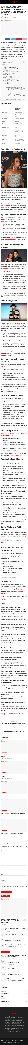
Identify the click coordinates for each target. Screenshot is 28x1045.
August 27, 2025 (10, 758)
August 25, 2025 (10, 836)
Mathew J (7, 17)
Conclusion (7, 82)
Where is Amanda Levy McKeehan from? (15, 87)
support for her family (11, 239)
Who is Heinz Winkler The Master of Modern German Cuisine (14, 775)
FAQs (8, 83)
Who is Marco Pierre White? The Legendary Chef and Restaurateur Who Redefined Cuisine (15, 939)
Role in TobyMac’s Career (10, 73)
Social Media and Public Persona (11, 79)
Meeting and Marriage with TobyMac (12, 68)
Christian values (18, 194)
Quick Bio (5, 64)
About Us (7, 1040)
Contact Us (22, 1040)
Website (3, 880)
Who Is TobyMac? (8, 70)
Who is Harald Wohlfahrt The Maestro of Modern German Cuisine (13, 814)
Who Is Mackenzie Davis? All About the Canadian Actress (13, 755)
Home (2, 1040)
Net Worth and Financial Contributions (12, 80)
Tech (2, 999)
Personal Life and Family (10, 76)
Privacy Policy (14, 1040)
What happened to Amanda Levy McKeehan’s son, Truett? (17, 93)
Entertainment (5, 993)
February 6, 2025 (15, 17)
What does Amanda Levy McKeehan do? (15, 94)
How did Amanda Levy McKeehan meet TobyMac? (17, 88)
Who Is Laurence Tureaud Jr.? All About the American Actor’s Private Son (12, 834)
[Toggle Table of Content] (24, 62)
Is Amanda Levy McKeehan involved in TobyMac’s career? (17, 96)
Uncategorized (5, 1001)
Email (2, 874)
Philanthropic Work (8, 74)
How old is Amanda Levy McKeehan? (15, 86)
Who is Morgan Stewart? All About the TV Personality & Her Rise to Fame (10, 920)
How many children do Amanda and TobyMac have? (16, 90)
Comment (3, 851)
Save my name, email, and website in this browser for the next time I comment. (14, 887)
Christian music (5, 268)
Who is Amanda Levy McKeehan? (14, 84)
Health (3, 996)
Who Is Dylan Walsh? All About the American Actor (13, 795)
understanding (18, 288)
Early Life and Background (10, 65)
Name (3, 868)
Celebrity (4, 752)
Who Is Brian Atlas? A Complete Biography (14, 934)
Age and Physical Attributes (10, 67)
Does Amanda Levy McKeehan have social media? (17, 97)
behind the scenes (6, 600)
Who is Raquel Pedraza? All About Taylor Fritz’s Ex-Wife (15, 929)
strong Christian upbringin (18, 455)
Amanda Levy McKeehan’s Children (12, 71)
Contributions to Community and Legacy (12, 77)
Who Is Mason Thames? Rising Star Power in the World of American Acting (15, 945)
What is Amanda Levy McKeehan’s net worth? (16, 99)
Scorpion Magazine (7, 1042)
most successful (16, 323)
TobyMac (15, 44)
